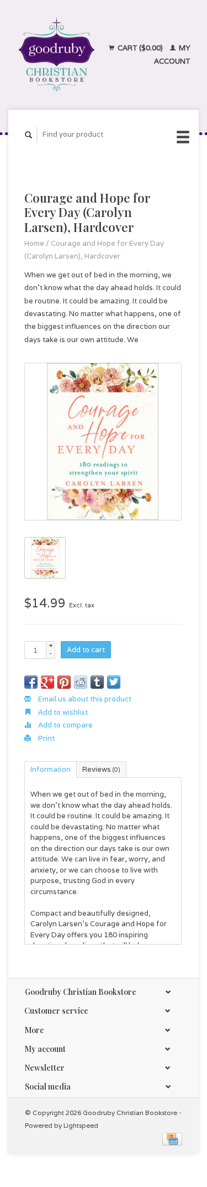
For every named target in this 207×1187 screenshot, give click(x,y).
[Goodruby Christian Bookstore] (57, 54)
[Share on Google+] (47, 682)
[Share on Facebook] (31, 682)
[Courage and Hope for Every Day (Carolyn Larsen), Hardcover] (103, 441)
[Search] (28, 135)
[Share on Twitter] (113, 682)
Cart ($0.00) (140, 48)
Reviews (101, 769)
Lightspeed (80, 1125)
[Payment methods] (172, 1138)
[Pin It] (64, 682)
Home (34, 243)
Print (45, 738)
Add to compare (64, 725)
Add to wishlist (62, 712)
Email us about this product (83, 699)
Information (50, 769)
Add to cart (86, 649)
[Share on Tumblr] (97, 682)
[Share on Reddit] (80, 682)
